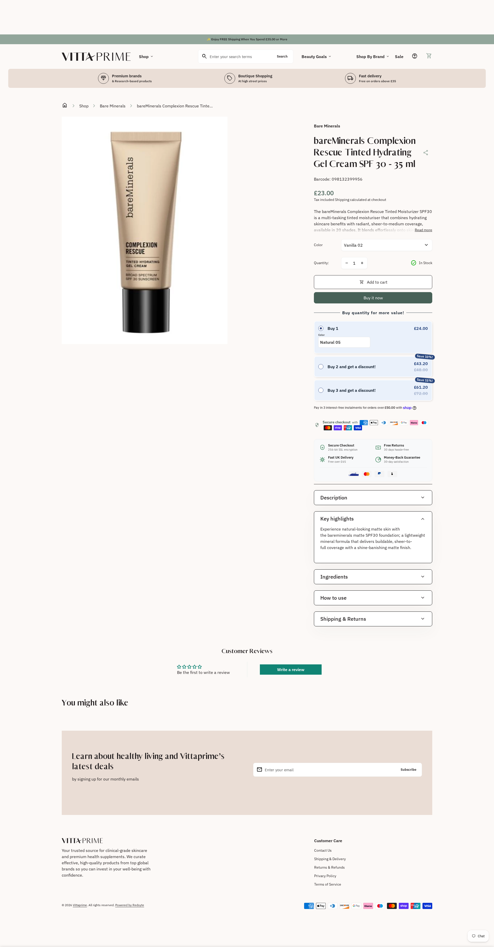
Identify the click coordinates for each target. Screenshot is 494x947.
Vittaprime (80, 905)
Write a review (290, 669)
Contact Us (323, 850)
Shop (146, 56)
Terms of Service (327, 884)
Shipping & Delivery (330, 859)
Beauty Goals (317, 56)
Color (318, 245)
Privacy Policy (325, 876)
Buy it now (373, 297)
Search (282, 56)
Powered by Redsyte (129, 905)
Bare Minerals (113, 105)
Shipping (342, 199)
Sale (399, 56)
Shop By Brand (373, 56)
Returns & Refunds (329, 867)
